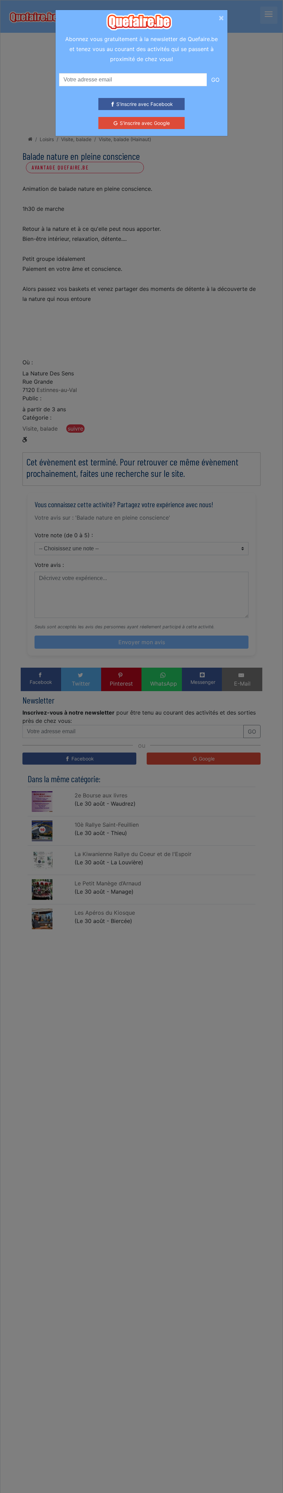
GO (215, 79)
